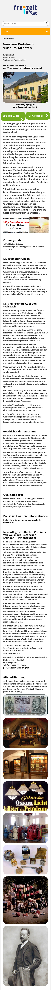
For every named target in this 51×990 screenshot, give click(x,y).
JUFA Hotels (35, 115)
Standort (31, 107)
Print (15, 107)
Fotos (22, 107)
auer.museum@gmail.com (14, 65)
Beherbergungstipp (24, 105)
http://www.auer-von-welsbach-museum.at (22, 68)
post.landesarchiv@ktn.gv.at (16, 668)
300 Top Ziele (11, 115)
